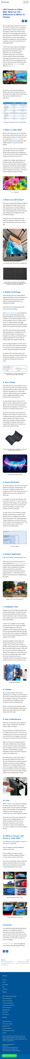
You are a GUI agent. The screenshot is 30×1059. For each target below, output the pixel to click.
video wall (12, 66)
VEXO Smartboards (6, 1007)
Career (4, 982)
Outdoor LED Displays (7, 1000)
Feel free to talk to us (8, 943)
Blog (3, 986)
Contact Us (4, 989)
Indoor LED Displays (6, 998)
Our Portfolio (5, 984)
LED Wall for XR (5, 1026)
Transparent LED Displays (8, 1005)
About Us (4, 979)
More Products (5, 1014)
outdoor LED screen (20, 563)
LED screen (16, 64)
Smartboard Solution (7, 1021)
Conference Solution (6, 1028)
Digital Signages (6, 1009)
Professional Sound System (8, 1030)
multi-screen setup (16, 139)
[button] (23, 21)
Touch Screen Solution (7, 1023)
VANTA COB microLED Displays (9, 996)
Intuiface (4, 1032)
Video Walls (5, 1012)
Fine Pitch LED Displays (7, 1003)
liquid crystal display (12, 313)
